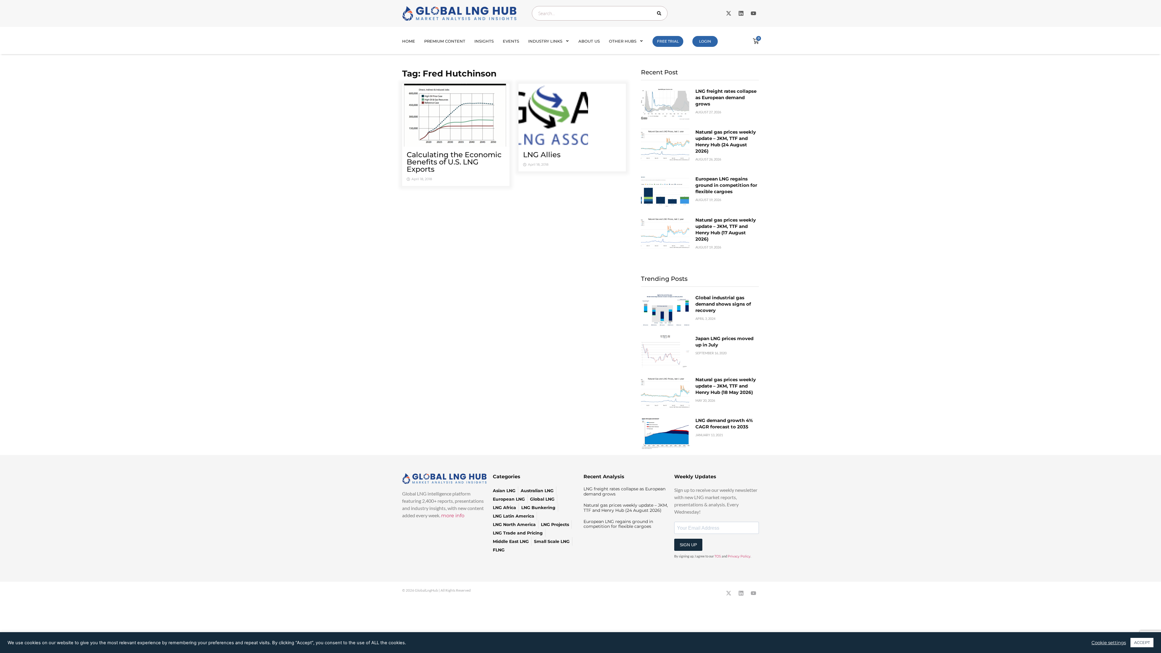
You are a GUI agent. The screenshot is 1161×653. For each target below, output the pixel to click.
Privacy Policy (739, 556)
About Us (589, 41)
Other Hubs (622, 41)
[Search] (660, 13)
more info (452, 515)
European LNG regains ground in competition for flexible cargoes (726, 185)
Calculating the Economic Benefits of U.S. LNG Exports (454, 162)
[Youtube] (753, 13)
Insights (484, 41)
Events (511, 41)
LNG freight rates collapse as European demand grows (725, 97)
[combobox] (600, 13)
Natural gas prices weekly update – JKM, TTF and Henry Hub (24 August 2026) (626, 507)
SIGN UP (688, 544)
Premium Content (444, 41)
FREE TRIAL (668, 41)
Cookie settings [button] (1108, 642)
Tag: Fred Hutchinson (449, 73)
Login (705, 41)
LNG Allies (542, 154)
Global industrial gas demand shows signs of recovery (723, 304)
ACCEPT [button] (1142, 642)
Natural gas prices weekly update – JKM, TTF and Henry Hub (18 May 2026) (725, 386)
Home (408, 41)
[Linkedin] (741, 13)
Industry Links (545, 41)
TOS (717, 556)
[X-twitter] (728, 13)
